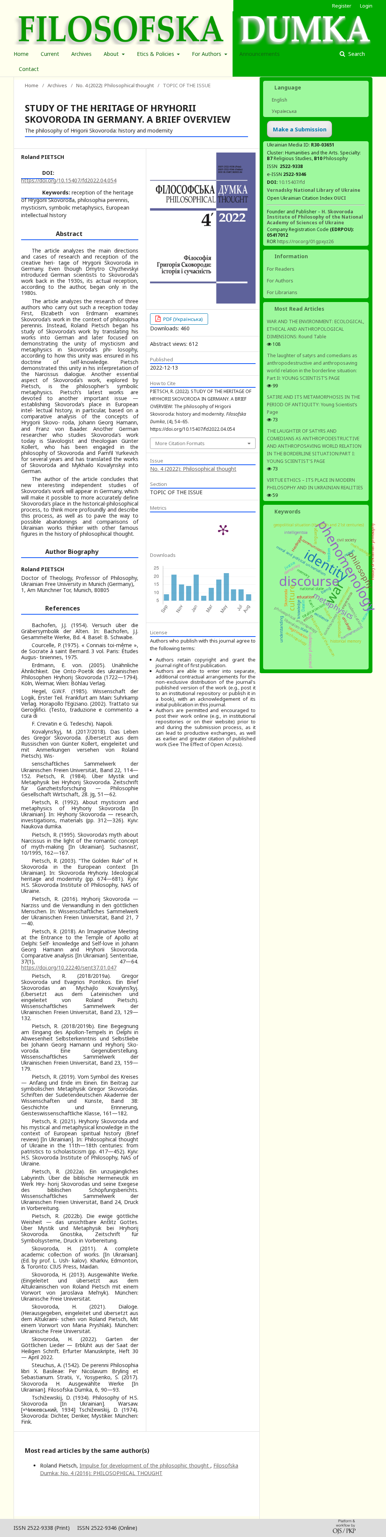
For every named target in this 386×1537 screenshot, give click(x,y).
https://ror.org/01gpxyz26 (305, 241)
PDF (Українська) (182, 319)
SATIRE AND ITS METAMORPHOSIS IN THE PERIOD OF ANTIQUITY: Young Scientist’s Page (313, 404)
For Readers (280, 268)
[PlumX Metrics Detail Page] (223, 530)
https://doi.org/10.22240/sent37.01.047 (68, 967)
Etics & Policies (156, 53)
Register (341, 5)
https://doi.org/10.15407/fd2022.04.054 (68, 180)
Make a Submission (299, 129)
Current (50, 53)
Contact (29, 68)
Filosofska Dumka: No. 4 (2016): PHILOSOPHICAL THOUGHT (139, 1469)
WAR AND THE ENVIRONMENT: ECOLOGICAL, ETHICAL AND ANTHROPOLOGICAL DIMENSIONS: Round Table (315, 329)
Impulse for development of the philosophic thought (145, 1465)
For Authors (207, 53)
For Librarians (282, 292)
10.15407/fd (292, 182)
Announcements (259, 53)
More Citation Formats (180, 443)
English (279, 100)
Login (366, 5)
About (112, 53)
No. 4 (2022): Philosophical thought (115, 85)
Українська (284, 111)
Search (356, 53)
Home (21, 53)
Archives (81, 53)
